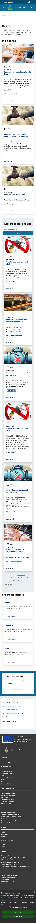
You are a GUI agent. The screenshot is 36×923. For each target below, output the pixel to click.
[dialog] (18, 906)
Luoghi (3, 845)
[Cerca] (32, 8)
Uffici (2, 776)
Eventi (3, 847)
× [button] (34, 892)
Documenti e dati (6, 784)
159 (8, 584)
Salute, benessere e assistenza (10, 821)
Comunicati (4, 834)
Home (4, 15)
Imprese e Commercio (7, 799)
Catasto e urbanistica (7, 801)
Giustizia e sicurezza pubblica (10, 815)
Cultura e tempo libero (8, 795)
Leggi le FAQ (5, 879)
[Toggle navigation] (3, 7)
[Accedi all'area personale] (29, 2)
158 (16, 581)
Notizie (3, 832)
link (2, 904)
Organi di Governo (6, 771)
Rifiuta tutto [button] (18, 916)
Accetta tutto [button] (18, 912)
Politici (3, 780)
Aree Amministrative (7, 773)
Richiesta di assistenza (8, 881)
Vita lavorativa (5, 797)
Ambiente (4, 819)
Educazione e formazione (8, 812)
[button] (17, 920)
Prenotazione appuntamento (9, 875)
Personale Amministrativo (9, 782)
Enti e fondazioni (6, 778)
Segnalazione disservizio (8, 877)
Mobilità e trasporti (7, 803)
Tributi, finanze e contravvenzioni (11, 817)
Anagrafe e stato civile (8, 793)
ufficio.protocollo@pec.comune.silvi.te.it (16, 866)
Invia (18, 233)
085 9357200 (11, 860)
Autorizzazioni (5, 823)
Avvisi (9, 66)
